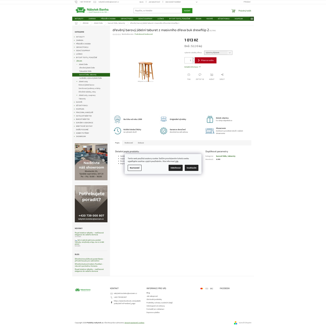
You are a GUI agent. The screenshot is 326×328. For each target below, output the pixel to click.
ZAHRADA (79, 40)
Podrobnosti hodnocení (144, 34)
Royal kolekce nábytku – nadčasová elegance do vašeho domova (89, 234)
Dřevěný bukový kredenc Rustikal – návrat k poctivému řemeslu (89, 265)
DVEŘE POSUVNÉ (82, 129)
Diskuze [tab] (141, 143)
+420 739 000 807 (120, 297)
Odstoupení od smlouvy (156, 306)
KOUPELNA (80, 109)
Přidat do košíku (207, 60)
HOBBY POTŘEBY (82, 133)
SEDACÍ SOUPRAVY (83, 50)
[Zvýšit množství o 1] (193, 58)
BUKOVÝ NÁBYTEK (83, 119)
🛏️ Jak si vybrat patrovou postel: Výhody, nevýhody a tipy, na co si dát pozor (89, 242)
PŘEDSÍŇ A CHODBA (83, 44)
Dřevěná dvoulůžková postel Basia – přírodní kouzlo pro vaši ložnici (89, 260)
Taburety (82, 99)
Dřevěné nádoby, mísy (87, 92)
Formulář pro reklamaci (155, 309)
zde (176, 161)
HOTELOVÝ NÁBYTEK (84, 116)
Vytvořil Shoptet (245, 322)
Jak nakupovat (154, 2)
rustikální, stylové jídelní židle (90, 78)
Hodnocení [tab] (129, 143)
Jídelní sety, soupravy (87, 95)
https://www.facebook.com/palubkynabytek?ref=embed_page (127, 302)
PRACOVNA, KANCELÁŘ (84, 112)
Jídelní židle (83, 64)
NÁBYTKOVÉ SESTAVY (84, 126)
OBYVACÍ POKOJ (82, 47)
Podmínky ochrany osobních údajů (160, 302)
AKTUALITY (80, 37)
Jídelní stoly (83, 81)
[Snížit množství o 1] (193, 61)
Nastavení (134, 167)
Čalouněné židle (85, 71)
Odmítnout (175, 167)
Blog (141, 2)
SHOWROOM (81, 136)
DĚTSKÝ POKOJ (82, 105)
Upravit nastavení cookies (134, 322)
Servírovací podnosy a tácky (89, 88)
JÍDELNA (79, 61)
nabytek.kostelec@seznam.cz (125, 293)
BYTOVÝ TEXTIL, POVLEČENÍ (86, 57)
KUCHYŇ (79, 102)
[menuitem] (79, 19)
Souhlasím (191, 167)
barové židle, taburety (87, 74)
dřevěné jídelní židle (87, 67)
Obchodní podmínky (173, 2)
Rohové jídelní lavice (86, 85)
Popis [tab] (117, 143)
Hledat (187, 10)
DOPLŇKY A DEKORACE (84, 122)
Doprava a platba (153, 312)
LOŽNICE (79, 54)
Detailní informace (191, 67)
